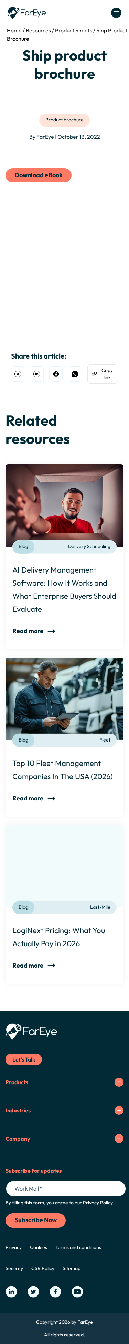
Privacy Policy (98, 1202)
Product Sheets (73, 30)
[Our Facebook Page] (55, 1292)
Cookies (38, 1247)
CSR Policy (42, 1268)
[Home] (27, 13)
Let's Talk (23, 1059)
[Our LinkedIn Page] (11, 1292)
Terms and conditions (78, 1247)
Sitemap (71, 1268)
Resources (38, 30)
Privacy (14, 1247)
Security (14, 1268)
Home (14, 30)
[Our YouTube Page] (77, 1292)
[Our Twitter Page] (33, 1292)
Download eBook (38, 175)
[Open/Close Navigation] (116, 13)
